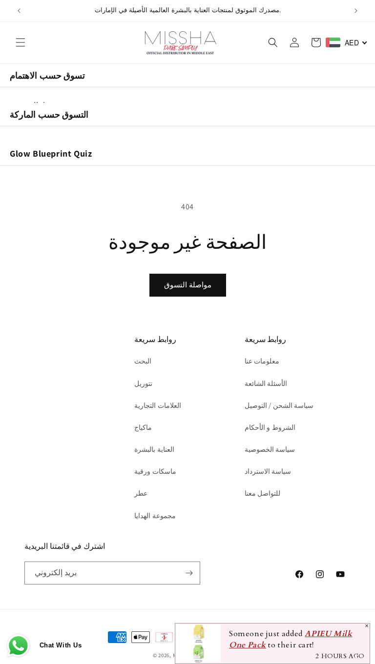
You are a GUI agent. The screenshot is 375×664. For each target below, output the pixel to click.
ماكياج (143, 427)
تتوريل (143, 383)
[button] (20, 42)
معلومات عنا (262, 361)
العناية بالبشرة (154, 449)
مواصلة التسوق (187, 284)
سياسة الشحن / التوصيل (279, 405)
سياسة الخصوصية (270, 449)
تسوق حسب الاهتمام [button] (47, 75)
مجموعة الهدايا (155, 515)
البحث (142, 361)
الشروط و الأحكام (270, 427)
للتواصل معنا (263, 493)
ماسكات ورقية (155, 471)
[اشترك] (189, 573)
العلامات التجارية (157, 405)
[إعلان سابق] (19, 10)
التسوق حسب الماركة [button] (49, 114)
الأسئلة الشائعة (266, 383)
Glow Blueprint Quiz (51, 153)
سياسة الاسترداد (268, 471)
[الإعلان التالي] (356, 10)
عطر (140, 493)
